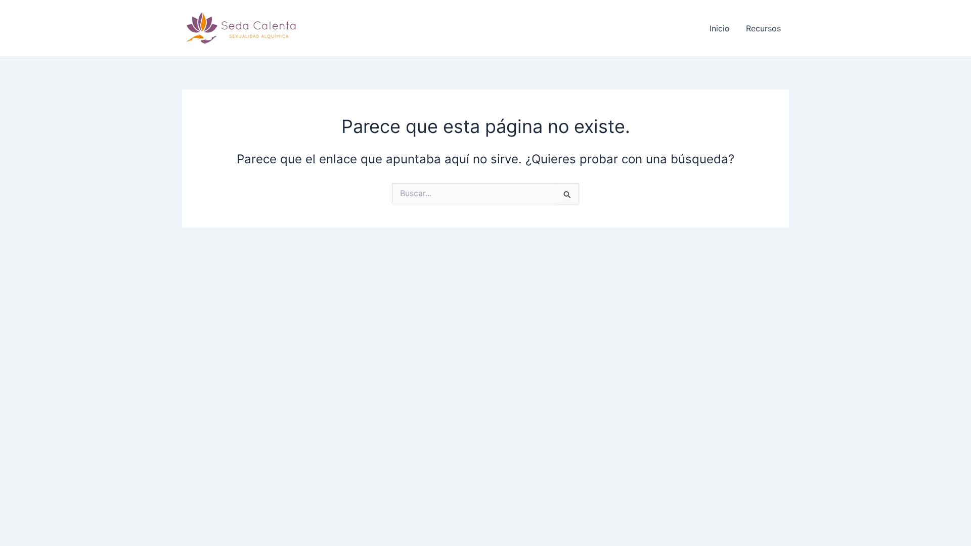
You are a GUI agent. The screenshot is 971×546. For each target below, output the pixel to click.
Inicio (720, 28)
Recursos (763, 28)
